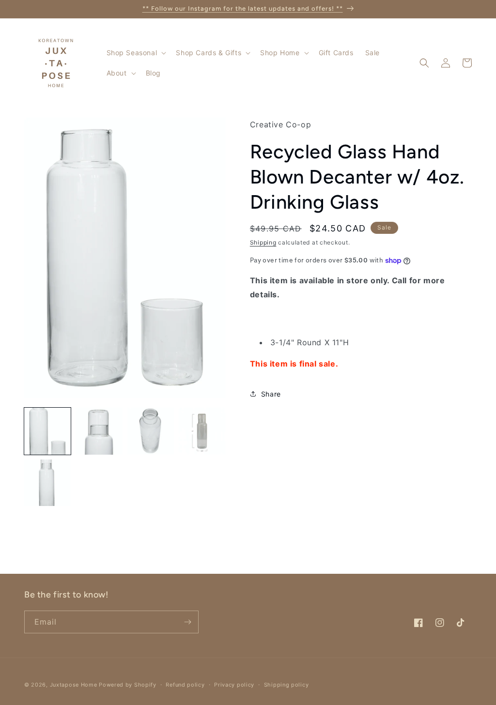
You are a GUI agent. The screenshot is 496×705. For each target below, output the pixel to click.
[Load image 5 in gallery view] (47, 483)
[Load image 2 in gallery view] (99, 431)
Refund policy (185, 684)
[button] (135, 53)
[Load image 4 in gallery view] (202, 431)
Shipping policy (286, 684)
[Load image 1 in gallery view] (47, 431)
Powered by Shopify (127, 684)
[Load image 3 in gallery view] (150, 431)
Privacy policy (234, 684)
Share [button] (271, 394)
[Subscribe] (187, 622)
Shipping (263, 242)
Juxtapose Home (73, 684)
